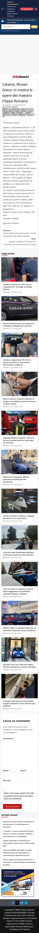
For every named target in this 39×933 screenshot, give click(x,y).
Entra (34, 27)
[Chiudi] (5, 9)
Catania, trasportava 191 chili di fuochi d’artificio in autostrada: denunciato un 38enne (17, 362)
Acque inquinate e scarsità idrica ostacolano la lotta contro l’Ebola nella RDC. (18, 843)
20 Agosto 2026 (17, 484)
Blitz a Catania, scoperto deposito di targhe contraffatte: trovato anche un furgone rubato (19, 401)
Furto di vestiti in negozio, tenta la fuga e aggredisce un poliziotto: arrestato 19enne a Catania (18, 591)
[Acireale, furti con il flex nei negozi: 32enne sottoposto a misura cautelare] (19, 649)
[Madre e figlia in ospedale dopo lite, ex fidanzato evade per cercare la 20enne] (19, 613)
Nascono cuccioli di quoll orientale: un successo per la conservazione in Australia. (18, 824)
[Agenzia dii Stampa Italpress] (17, 883)
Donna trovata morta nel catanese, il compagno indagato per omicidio (19, 324)
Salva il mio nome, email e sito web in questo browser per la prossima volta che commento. (19, 796)
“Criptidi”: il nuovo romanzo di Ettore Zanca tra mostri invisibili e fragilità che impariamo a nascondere (18, 833)
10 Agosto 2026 (17, 521)
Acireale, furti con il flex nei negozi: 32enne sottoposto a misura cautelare (19, 665)
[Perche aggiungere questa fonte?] (36, 9)
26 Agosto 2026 (17, 367)
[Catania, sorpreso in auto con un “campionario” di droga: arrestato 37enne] (19, 269)
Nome (6, 770)
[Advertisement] (19, 54)
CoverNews (13, 929)
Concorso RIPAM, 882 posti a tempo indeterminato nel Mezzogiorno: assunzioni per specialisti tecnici (17, 852)
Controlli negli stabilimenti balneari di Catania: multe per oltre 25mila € (18, 553)
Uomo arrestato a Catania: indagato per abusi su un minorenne (18, 517)
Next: (20, 241)
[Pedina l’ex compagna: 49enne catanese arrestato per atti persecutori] (19, 462)
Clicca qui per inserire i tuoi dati (10, 30)
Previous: (19, 233)
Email (24, 770)
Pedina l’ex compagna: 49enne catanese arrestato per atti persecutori (16, 479)
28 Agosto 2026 (17, 292)
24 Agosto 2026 (17, 406)
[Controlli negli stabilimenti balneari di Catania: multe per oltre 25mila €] (19, 537)
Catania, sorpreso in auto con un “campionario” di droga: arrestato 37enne (17, 287)
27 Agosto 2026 (17, 328)
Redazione (8, 105)
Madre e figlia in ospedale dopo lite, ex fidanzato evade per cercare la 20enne (19, 629)
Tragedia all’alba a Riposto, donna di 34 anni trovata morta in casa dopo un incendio (18, 440)
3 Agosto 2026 (17, 633)
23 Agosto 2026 (17, 445)
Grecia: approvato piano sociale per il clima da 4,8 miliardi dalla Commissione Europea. (19, 862)
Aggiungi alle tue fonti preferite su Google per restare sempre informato (13, 9)
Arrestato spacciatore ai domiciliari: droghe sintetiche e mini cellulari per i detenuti (19, 703)
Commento (8, 738)
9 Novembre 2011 (20, 105)
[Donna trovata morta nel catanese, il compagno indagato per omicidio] (19, 308)
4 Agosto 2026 (17, 557)
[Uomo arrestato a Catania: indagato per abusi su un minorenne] (19, 501)
